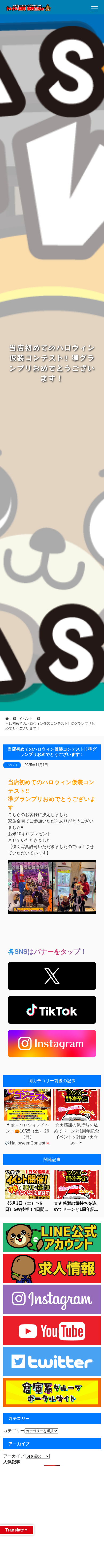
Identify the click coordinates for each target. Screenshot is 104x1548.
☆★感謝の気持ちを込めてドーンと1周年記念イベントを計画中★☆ (76, 1131)
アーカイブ (14, 1456)
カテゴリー (14, 1430)
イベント (12, 765)
